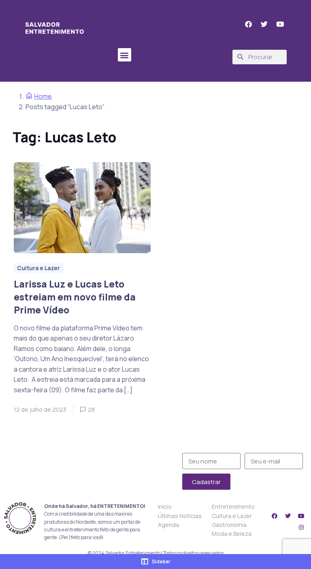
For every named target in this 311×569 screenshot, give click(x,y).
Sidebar (161, 561)
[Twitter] (288, 516)
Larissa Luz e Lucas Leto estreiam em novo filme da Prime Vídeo (75, 297)
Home (43, 96)
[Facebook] (274, 516)
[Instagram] (301, 527)
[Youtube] (301, 516)
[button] (124, 54)
